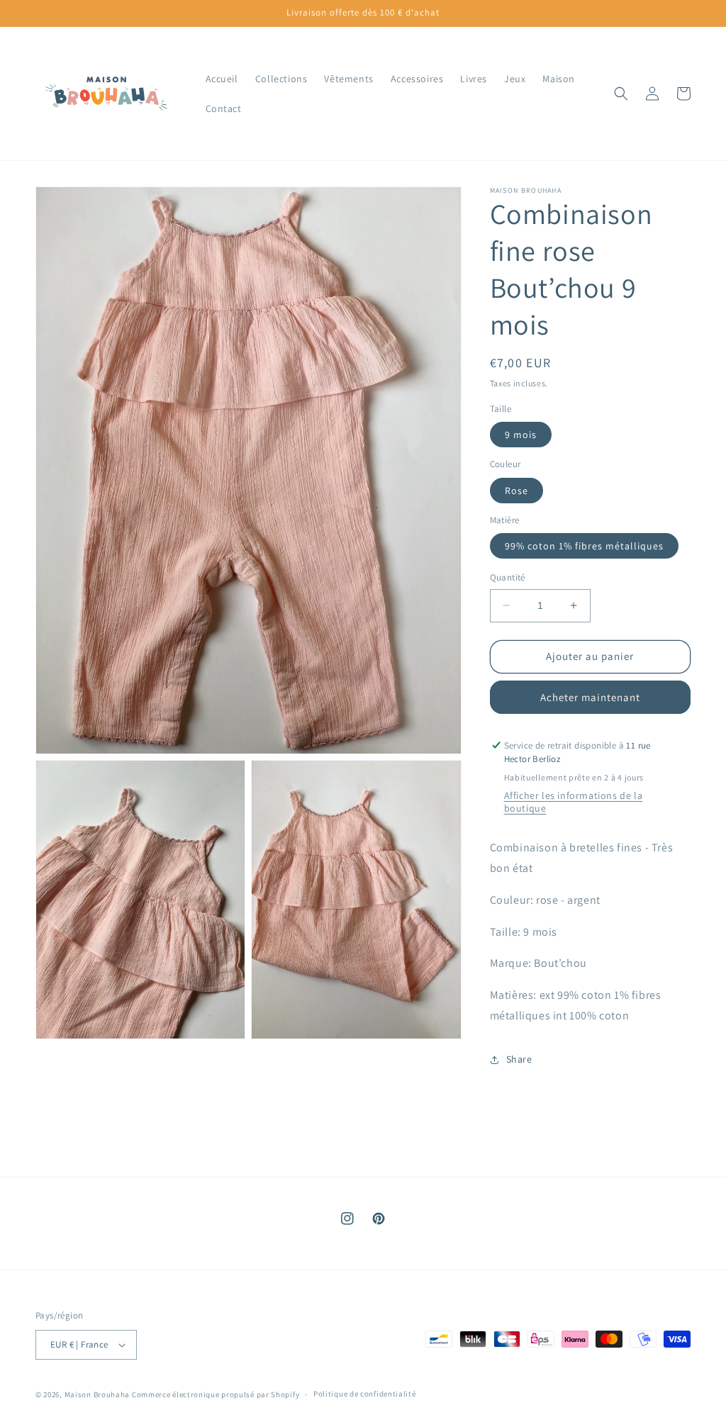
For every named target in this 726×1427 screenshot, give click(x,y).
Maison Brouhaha (97, 1394)
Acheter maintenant (590, 697)
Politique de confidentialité (364, 1394)
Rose (516, 490)
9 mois (521, 434)
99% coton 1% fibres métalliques (584, 545)
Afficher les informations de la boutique (573, 802)
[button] (621, 93)
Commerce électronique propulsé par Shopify (215, 1394)
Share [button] (519, 1059)
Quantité (507, 577)
